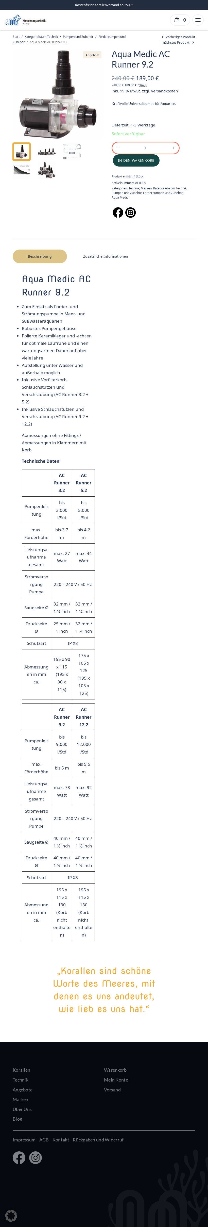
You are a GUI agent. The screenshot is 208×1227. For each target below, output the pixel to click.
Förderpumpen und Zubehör (162, 193)
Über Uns (22, 1109)
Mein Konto (116, 1080)
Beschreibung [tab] (40, 256)
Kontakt (61, 1139)
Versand (112, 1089)
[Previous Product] (177, 37)
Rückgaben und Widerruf (98, 1139)
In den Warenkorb (136, 160)
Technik (134, 188)
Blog (17, 1119)
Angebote (22, 1089)
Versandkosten (164, 90)
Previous (26, 94)
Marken (146, 188)
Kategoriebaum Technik (41, 37)
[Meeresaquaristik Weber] (25, 19)
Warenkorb (115, 1070)
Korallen (21, 1070)
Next (90, 94)
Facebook (19, 1158)
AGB (44, 1139)
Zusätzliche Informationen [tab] (105, 256)
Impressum (24, 1139)
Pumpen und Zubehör (78, 37)
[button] (11, 1216)
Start (16, 37)
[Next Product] (179, 42)
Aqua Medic (120, 197)
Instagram (34, 1158)
